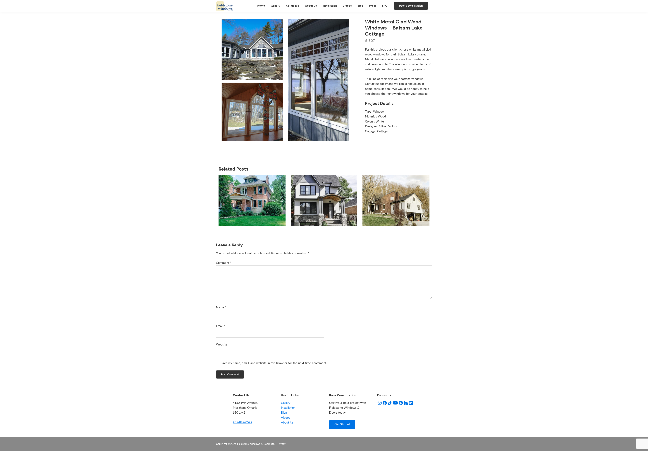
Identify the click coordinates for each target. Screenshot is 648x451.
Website (221, 344)
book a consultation (411, 5)
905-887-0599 (242, 422)
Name (221, 307)
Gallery (285, 402)
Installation (288, 407)
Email (220, 326)
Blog (284, 412)
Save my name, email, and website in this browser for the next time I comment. (274, 363)
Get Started (342, 424)
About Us (287, 422)
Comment (223, 262)
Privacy (281, 444)
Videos (285, 417)
